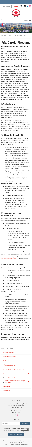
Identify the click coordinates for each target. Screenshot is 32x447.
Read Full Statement (16, 434)
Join (16, 2)
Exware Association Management (19, 444)
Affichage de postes (9, 365)
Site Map (20, 442)
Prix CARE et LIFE (10, 377)
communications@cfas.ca (8, 258)
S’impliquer (6, 390)
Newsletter (6, 386)
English (16, 6)
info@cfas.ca (17, 412)
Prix (10, 35)
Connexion (6, 6)
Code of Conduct (8, 361)
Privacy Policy (13, 442)
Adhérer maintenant (9, 352)
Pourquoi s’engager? (9, 356)
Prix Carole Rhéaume (20, 35)
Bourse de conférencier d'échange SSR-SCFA (15, 381)
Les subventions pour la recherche (13, 369)
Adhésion (3, 35)
